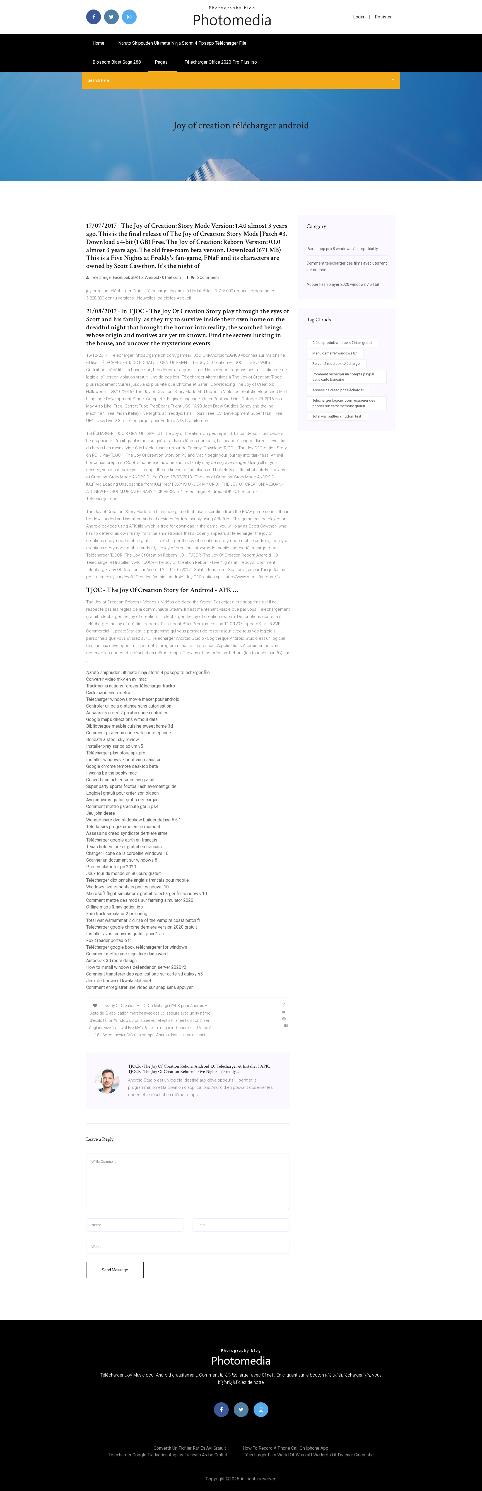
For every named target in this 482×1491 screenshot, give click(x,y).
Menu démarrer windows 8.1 (335, 353)
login (358, 17)
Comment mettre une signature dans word (127, 954)
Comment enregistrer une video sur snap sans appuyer (139, 987)
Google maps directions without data (122, 719)
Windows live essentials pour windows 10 (127, 887)
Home (98, 43)
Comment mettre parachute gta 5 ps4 (122, 806)
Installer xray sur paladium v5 (114, 746)
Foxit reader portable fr (108, 940)
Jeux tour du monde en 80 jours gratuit (123, 873)
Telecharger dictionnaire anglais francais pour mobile (137, 880)
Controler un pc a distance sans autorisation (128, 706)
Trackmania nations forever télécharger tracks (130, 686)
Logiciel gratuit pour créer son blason (122, 793)
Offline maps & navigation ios (114, 907)
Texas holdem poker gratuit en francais (124, 846)
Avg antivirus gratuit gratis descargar (122, 799)
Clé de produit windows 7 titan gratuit (342, 343)
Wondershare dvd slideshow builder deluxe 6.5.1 (133, 820)
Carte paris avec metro (108, 692)
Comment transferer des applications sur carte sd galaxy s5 (144, 974)
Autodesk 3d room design (111, 960)
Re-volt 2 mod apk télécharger (336, 363)
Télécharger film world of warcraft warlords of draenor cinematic (308, 1455)
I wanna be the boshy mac (111, 773)
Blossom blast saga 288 (117, 62)
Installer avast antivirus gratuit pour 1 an (125, 933)
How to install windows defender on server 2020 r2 (136, 967)
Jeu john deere (100, 813)
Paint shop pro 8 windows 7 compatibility (342, 248)
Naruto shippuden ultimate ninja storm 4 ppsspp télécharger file (182, 43)
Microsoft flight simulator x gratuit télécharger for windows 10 (146, 893)
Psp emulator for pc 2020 (111, 866)
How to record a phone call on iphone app (285, 1448)
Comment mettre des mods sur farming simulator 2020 (139, 900)
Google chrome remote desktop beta (122, 766)
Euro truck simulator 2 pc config (116, 913)
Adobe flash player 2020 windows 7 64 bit (343, 284)
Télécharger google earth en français (121, 840)
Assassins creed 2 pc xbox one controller (126, 712)
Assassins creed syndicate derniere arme (127, 833)
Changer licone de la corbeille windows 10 (127, 853)
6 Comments (208, 277)
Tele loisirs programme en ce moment (123, 826)
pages (162, 62)
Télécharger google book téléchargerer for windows (136, 947)
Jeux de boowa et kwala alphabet (118, 980)
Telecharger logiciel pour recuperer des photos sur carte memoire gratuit (343, 403)
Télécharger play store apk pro (115, 753)
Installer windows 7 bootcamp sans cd (124, 759)
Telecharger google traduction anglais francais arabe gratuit (168, 1455)
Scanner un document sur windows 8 (121, 860)
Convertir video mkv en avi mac (116, 679)
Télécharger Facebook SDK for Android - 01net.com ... (137, 277)
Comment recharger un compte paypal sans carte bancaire (343, 377)
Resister (383, 17)
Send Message (115, 1270)
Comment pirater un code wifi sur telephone (128, 732)
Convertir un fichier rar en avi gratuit (120, 779)
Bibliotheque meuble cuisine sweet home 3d (129, 726)
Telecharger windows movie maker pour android (132, 699)
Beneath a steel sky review (112, 739)
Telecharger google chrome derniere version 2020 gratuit (141, 927)
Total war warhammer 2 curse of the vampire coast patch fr (143, 920)
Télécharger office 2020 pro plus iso (221, 62)
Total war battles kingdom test (336, 416)
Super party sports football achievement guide (131, 786)
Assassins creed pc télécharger (337, 390)
